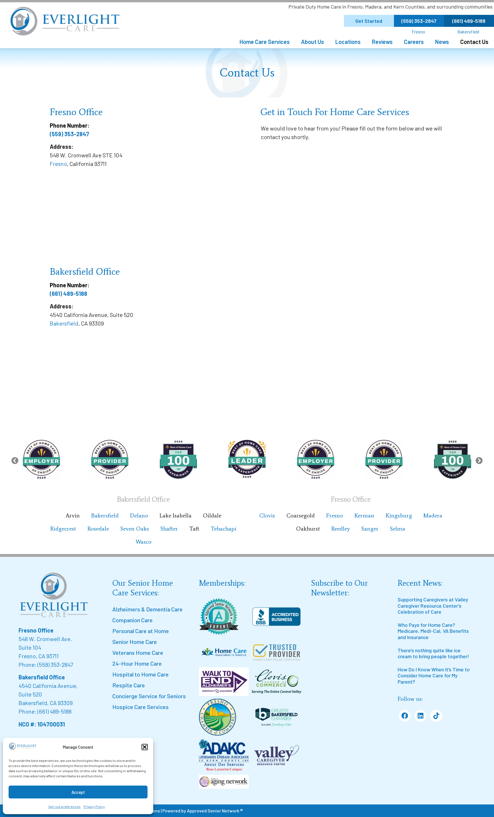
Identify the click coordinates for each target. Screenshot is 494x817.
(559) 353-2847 (69, 134)
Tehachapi (223, 528)
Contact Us (474, 41)
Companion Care (132, 620)
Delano (139, 515)
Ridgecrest (63, 528)
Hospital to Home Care (140, 674)
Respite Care (128, 685)
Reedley (340, 528)
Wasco (144, 541)
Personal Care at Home (140, 631)
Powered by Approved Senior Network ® (202, 810)
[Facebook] (405, 716)
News (442, 41)
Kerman (364, 515)
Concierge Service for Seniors (149, 696)
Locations (347, 41)
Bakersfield (468, 31)
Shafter (169, 528)
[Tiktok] (436, 716)
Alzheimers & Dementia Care (147, 609)
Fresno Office (36, 630)
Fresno (418, 31)
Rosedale (98, 528)
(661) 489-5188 (68, 293)
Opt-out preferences (64, 806)
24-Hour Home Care (137, 663)
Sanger (370, 528)
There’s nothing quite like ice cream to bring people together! (433, 653)
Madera (432, 515)
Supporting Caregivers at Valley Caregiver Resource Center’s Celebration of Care (433, 605)
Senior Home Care (134, 642)
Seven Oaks (134, 528)
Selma (397, 528)
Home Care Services (265, 41)
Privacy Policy (94, 806)
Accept (78, 792)
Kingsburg (399, 515)
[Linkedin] (420, 716)
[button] (145, 747)
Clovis (267, 515)
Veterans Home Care (137, 652)
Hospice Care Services (140, 707)
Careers (414, 41)
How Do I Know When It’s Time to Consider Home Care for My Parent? (434, 675)
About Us (312, 41)
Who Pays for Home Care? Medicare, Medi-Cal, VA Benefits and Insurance (433, 631)
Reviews (382, 41)
